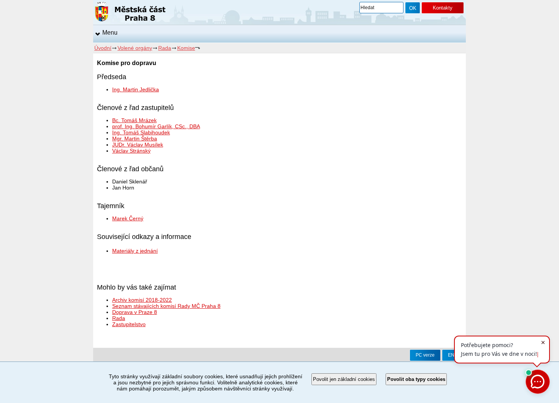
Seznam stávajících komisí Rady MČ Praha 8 (166, 306)
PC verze (425, 355)
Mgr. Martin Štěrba (134, 138)
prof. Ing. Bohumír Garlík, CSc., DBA (156, 126)
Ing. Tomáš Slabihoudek (141, 132)
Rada (164, 48)
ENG (453, 355)
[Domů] (130, 13)
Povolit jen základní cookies (344, 379)
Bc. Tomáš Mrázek (134, 120)
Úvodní (102, 48)
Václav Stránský (131, 151)
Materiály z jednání (135, 251)
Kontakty (443, 8)
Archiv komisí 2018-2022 (142, 300)
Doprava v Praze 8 (134, 312)
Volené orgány (135, 48)
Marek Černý (127, 218)
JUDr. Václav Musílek (137, 145)
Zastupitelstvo (129, 324)
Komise (186, 48)
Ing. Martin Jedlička (135, 89)
